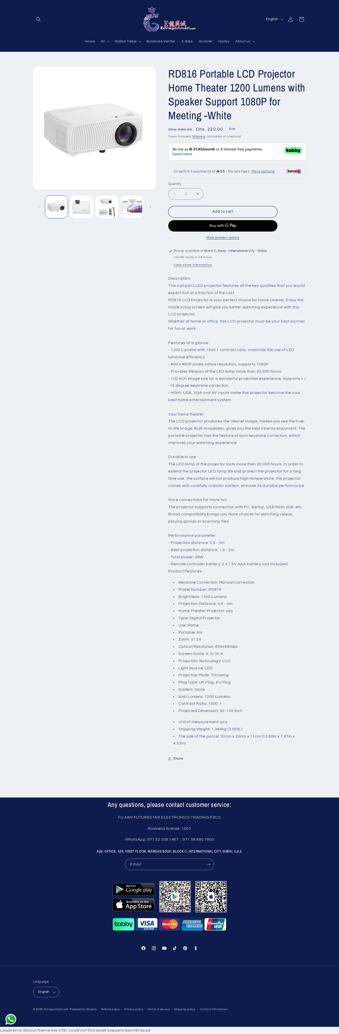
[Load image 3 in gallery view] (107, 207)
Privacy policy (133, 1009)
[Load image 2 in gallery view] (81, 207)
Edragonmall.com (56, 1009)
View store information (193, 265)
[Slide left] (38, 206)
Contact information (214, 1009)
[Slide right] (150, 206)
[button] (38, 19)
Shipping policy (184, 1009)
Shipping (198, 136)
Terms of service (159, 1009)
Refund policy (110, 1009)
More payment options (222, 237)
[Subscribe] (208, 864)
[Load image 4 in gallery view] (132, 207)
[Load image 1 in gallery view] (56, 207)
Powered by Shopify (83, 1009)
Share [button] (178, 758)
